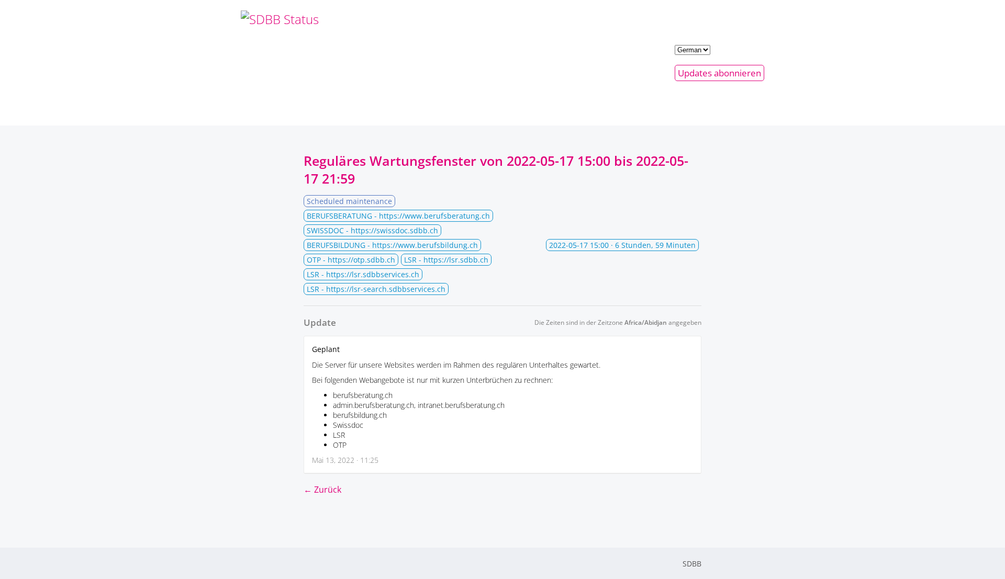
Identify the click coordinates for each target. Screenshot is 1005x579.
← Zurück (322, 489)
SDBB (692, 564)
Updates (719, 73)
